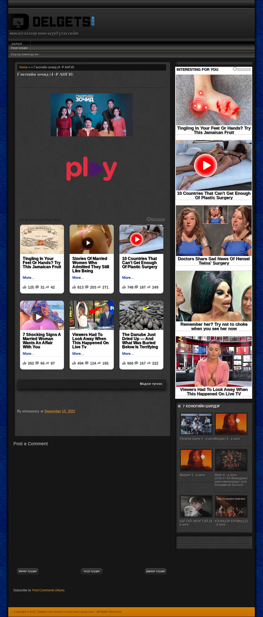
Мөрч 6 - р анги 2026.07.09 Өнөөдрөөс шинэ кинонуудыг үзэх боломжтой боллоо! (231, 480)
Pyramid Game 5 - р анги (197, 439)
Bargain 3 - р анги (227, 439)
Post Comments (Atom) (48, 590)
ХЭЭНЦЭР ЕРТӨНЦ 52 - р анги (231, 522)
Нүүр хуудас (19, 45)
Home (23, 67)
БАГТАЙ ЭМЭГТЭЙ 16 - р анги (197, 522)
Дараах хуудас (155, 571)
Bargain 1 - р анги (192, 475)
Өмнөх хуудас (28, 571)
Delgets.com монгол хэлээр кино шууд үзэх (65, 611)
